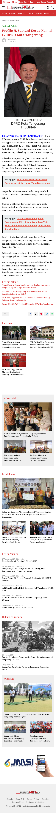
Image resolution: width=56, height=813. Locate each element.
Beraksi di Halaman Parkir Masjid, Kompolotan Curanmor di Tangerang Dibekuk (27, 658)
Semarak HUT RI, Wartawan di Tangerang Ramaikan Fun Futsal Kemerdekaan (14, 738)
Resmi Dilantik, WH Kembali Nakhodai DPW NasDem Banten (27, 304)
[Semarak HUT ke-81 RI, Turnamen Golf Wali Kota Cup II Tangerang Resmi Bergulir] (28, 697)
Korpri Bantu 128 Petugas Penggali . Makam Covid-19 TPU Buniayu (26, 579)
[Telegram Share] (46, 314)
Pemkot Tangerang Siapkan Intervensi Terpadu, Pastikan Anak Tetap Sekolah (14, 540)
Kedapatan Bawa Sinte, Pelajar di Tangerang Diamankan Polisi (25, 668)
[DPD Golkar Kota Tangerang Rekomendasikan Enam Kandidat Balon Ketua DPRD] (42, 333)
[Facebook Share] (30, 314)
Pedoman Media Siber (35, 802)
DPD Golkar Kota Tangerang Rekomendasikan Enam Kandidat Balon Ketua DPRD (24, 292)
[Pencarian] (52, 7)
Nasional (6, 26)
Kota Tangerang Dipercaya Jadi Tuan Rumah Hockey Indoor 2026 (39, 738)
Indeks (10, 799)
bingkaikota (12, 39)
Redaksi (45, 799)
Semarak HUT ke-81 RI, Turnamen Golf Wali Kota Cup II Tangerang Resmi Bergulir (27, 715)
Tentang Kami (18, 802)
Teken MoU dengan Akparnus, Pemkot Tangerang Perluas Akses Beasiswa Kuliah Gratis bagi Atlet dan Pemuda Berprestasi (27, 514)
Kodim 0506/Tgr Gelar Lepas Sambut (17, 607)
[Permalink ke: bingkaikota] (4, 40)
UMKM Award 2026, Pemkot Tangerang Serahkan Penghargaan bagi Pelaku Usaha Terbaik (25, 434)
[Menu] (4, 7)
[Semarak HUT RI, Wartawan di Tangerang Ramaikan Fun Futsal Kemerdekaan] (15, 727)
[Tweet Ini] (36, 314)
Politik (14, 26)
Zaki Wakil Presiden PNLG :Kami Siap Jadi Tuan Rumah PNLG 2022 (28, 589)
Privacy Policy (33, 799)
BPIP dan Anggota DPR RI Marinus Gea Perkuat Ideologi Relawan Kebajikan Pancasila (26, 299)
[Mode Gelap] (47, 7)
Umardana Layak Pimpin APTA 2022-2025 (19, 561)
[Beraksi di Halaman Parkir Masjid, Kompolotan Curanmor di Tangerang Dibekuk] (28, 636)
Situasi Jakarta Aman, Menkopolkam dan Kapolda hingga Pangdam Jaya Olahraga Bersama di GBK (26, 286)
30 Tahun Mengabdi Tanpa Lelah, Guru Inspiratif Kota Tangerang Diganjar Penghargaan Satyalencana (41, 540)
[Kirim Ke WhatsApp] (52, 314)
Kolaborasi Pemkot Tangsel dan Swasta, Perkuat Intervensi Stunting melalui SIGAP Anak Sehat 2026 (40, 458)
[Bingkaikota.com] (20, 7)
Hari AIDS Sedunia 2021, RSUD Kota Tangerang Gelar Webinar (24, 598)
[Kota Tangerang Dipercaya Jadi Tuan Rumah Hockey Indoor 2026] (41, 727)
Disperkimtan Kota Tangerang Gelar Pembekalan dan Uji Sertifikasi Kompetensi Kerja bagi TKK (13, 458)
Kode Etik (20, 799)
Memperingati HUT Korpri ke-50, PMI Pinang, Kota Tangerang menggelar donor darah (23, 569)
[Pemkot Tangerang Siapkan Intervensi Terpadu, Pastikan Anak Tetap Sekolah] (14, 528)
